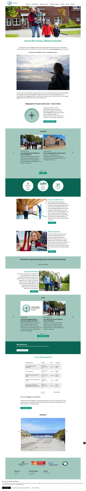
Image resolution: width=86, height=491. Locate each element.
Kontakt (72, 4)
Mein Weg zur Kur (22, 344)
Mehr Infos (52, 222)
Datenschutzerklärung (20, 484)
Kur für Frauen (35, 4)
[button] (13, 152)
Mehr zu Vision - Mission (50, 121)
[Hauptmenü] (77, 4)
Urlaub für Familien (54, 4)
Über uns (28, 4)
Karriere (62, 4)
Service (67, 4)
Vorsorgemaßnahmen (55, 49)
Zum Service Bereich (23, 350)
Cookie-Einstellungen (35, 487)
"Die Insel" (28, 96)
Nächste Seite (57, 392)
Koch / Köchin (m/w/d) (29, 371)
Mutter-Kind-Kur (44, 4)
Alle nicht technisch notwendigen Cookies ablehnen (21, 487)
